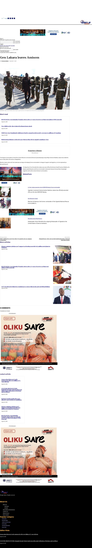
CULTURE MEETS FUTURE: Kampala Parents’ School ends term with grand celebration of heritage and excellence (11, 390)
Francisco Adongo (4, 61)
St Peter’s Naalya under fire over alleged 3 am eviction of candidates (11, 399)
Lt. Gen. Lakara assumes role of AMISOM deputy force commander (44, 187)
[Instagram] (10, 18)
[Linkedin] (12, 18)
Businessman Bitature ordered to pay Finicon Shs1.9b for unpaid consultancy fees (24, 139)
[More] (67, 64)
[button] (68, 26)
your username (16, 41)
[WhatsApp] (62, 64)
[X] (14, 18)
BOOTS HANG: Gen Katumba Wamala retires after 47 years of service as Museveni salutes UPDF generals (31, 119)
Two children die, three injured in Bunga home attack (16, 126)
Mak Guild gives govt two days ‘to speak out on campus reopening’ (16, 239)
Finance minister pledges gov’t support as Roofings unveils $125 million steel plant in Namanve (25, 247)
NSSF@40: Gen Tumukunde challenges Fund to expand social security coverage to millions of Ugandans (31, 133)
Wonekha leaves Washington (35, 218)
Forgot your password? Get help (7, 45)
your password (16, 42)
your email (15, 49)
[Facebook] (8, 18)
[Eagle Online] (85, 22)
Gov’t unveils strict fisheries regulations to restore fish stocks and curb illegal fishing (25, 286)
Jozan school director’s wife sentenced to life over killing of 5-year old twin (11, 381)
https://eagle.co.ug (35, 152)
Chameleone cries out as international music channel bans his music (54, 239)
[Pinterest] (56, 64)
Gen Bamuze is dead (33, 198)
